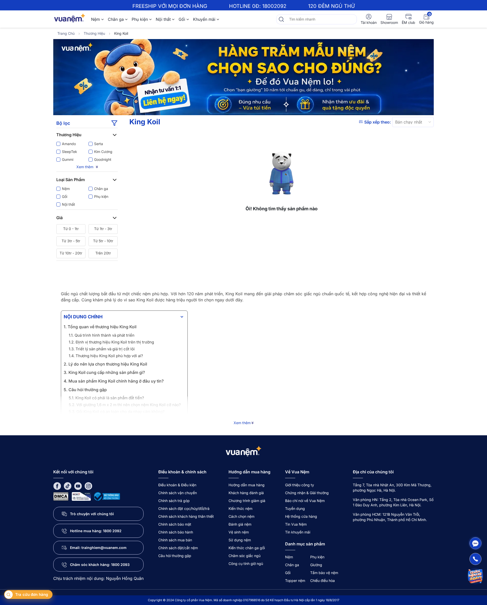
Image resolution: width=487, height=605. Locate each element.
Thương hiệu (94, 33)
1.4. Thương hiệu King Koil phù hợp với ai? (106, 355)
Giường (316, 565)
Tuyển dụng (295, 508)
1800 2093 (120, 564)
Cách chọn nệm (241, 516)
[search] (281, 19)
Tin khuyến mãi (297, 532)
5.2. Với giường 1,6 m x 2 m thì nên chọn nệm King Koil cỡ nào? (125, 404)
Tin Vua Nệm (296, 524)
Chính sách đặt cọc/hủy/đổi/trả (184, 508)
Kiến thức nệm (240, 508)
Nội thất (163, 19)
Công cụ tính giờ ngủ (246, 563)
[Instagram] (88, 486)
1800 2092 (112, 531)
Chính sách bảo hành (175, 532)
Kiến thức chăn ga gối (247, 548)
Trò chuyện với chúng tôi (92, 514)
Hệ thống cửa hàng (301, 516)
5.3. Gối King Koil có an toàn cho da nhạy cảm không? (117, 411)
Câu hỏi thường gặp (174, 556)
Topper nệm (295, 580)
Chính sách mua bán (175, 540)
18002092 (274, 6)
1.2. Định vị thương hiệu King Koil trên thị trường (111, 342)
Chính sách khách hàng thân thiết (186, 516)
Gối (182, 19)
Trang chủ (66, 33)
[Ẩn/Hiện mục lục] (182, 317)
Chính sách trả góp (174, 500)
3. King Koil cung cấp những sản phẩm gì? (104, 372)
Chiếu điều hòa (322, 580)
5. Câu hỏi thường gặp (85, 389)
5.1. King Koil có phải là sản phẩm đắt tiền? (106, 397)
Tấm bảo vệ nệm (324, 573)
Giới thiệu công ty (299, 485)
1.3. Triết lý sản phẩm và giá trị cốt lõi (102, 349)
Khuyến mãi (204, 19)
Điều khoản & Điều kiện (177, 485)
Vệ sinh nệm (239, 532)
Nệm (95, 19)
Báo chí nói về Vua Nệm (305, 500)
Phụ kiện (140, 19)
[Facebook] (57, 486)
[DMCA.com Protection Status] (60, 496)
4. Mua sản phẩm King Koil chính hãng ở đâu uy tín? (114, 381)
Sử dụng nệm (240, 540)
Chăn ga (116, 19)
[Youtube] (78, 486)
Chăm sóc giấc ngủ (244, 556)
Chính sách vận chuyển (177, 493)
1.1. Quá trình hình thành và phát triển (101, 335)
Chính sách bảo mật (174, 524)
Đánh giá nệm (240, 524)
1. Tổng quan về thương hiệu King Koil (100, 326)
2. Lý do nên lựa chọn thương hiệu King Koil (105, 364)
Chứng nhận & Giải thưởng (307, 493)
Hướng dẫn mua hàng (247, 485)
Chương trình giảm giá (247, 500)
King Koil (121, 33)
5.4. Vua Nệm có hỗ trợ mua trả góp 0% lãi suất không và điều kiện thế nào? (124, 421)
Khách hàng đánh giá (246, 493)
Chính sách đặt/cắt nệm (178, 548)
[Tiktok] (68, 486)
